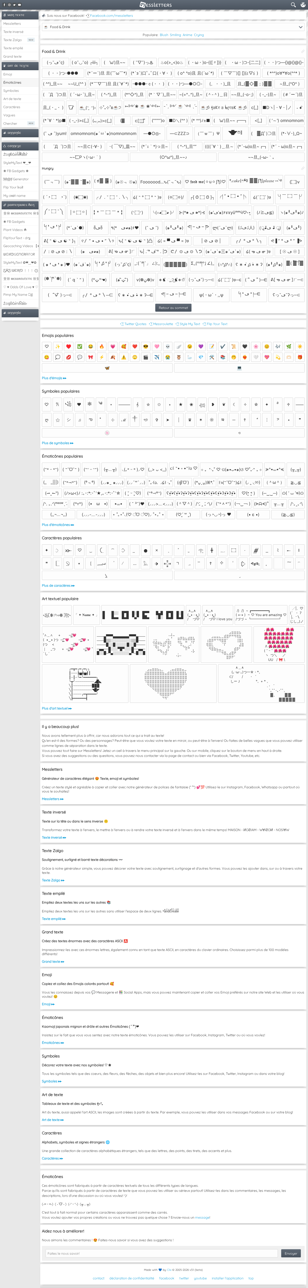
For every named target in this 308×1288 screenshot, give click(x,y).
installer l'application (227, 1278)
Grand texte (12, 56)
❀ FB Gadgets (14, 221)
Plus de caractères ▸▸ (58, 585)
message (202, 1217)
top (251, 1278)
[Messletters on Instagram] (9, 5)
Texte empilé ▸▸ (54, 919)
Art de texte (12, 99)
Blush (164, 35)
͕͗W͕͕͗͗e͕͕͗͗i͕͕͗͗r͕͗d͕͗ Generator (16, 179)
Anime (187, 35)
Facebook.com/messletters (111, 15)
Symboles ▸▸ (52, 1081)
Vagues (9, 115)
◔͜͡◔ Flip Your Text (214, 324)
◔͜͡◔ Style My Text (187, 324)
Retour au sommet (173, 308)
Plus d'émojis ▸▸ (54, 378)
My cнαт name (14, 195)
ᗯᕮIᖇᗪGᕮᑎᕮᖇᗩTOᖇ (19, 254)
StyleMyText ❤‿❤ (17, 163)
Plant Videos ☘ (15, 230)
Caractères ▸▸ (52, 1158)
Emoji (7, 74)
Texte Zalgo (12, 40)
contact (98, 1278)
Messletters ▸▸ (53, 799)
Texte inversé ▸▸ (54, 837)
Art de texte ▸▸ (53, 1120)
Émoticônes (12, 82)
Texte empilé (13, 48)
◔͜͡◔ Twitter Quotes (132, 324)
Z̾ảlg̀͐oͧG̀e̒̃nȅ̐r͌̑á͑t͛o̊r (15, 303)
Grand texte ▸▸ (53, 961)
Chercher (10, 123)
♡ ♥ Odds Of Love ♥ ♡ (20, 287)
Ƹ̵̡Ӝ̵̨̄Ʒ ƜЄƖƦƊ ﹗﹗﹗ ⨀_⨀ (21, 270)
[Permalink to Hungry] (303, 168)
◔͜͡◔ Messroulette (160, 324)
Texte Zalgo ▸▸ (53, 880)
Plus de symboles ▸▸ (58, 443)
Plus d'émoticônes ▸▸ (58, 525)
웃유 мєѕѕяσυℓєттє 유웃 (21, 213)
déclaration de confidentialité (131, 1278)
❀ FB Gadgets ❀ (15, 171)
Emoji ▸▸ (48, 1004)
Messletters (12, 23)
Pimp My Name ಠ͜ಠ (18, 294)
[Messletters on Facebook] (4, 5)
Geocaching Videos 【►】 (21, 246)
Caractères (11, 107)
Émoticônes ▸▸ (53, 1042)
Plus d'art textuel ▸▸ (57, 708)
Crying (199, 35)
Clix (169, 1269)
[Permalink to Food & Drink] (303, 51)
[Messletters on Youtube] (19, 5)
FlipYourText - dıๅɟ (16, 238)
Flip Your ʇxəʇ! (13, 187)
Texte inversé (13, 32)
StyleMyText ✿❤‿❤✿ (19, 262)
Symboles (11, 90)
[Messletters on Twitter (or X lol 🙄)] (14, 5)
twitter (184, 1278)
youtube (200, 1278)
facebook (166, 1278)
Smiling (175, 35)
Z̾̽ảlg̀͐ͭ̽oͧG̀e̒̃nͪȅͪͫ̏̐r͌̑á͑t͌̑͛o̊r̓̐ (15, 154)
